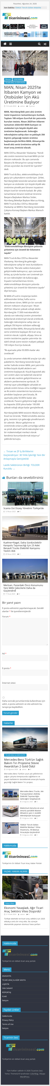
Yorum (6, 616)
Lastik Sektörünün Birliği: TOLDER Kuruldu (21, 466)
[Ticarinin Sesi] (5, 44)
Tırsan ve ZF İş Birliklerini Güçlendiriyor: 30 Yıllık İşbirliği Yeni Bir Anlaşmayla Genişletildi (24, 455)
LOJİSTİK (5, 984)
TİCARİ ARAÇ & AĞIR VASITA (15, 83)
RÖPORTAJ (6, 992)
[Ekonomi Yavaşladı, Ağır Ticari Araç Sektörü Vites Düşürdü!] (25, 877)
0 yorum (31, 106)
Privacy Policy (8, 1020)
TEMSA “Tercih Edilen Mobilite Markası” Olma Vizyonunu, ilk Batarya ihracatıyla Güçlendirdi (30, 828)
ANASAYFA (6, 976)
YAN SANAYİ (7, 988)
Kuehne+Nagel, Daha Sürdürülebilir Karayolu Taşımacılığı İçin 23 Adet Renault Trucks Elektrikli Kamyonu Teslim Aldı (22, 546)
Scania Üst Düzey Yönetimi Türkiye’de (23, 508)
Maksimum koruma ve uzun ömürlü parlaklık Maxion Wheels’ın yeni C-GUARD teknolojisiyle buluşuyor (32, 812)
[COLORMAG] (19, 851)
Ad (4, 653)
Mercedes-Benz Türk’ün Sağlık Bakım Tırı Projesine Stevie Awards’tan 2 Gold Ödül (23, 763)
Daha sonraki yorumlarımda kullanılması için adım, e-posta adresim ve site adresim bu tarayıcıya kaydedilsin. (23, 704)
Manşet (8, 79)
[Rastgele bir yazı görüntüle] (45, 44)
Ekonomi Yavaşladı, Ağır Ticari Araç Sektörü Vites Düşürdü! (23, 909)
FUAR (4, 996)
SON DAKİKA (18, 79)
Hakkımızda (7, 1016)
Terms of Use (7, 1024)
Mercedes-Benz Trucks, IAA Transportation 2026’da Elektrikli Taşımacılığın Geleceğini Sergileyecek (31, 795)
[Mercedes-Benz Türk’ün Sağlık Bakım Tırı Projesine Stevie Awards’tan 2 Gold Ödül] (25, 729)
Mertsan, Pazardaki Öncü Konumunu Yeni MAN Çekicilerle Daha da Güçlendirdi (23, 588)
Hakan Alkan (9, 903)
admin (22, 106)
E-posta (6, 668)
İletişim (5, 1000)
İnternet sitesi (9, 683)
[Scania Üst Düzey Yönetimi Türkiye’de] (25, 483)
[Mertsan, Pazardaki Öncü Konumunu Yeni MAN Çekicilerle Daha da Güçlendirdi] (25, 560)
